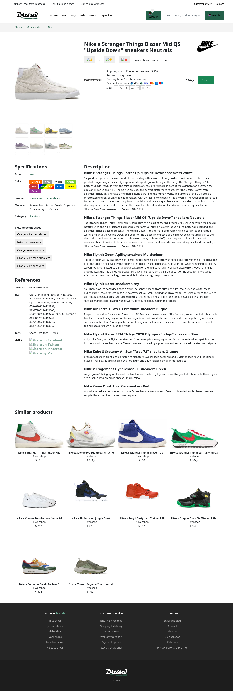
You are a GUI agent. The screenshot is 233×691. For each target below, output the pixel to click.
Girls (82, 15)
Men (64, 15)
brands (60, 613)
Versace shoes (55, 647)
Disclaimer (182, 647)
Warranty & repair (111, 637)
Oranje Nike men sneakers (33, 258)
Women (54, 15)
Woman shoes (51, 198)
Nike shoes (55, 620)
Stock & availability (111, 647)
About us (172, 631)
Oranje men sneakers (30, 250)
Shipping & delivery (111, 626)
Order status (111, 631)
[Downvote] (109, 59)
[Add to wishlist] (124, 59)
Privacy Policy (165, 647)
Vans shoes (55, 637)
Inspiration (106, 15)
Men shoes (35, 198)
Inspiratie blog (172, 620)
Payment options (111, 642)
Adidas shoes (55, 631)
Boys (73, 15)
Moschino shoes (55, 642)
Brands (92, 15)
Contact (220, 4)
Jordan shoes (55, 626)
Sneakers (34, 216)
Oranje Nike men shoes (31, 234)
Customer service (203, 4)
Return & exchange (111, 620)
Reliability (172, 642)
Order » (206, 80)
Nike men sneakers (29, 242)
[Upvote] (89, 59)
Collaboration (172, 637)
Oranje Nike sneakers (30, 266)
